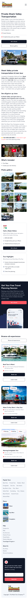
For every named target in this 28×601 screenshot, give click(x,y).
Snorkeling (13, 491)
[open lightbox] (7, 177)
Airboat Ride (6, 496)
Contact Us (6, 528)
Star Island (19, 485)
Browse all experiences (14, 340)
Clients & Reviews (7, 539)
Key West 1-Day (7, 488)
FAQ (4, 530)
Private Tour (13, 483)
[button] (26, 4)
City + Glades (20, 491)
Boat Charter (6, 493)
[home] (7, 5)
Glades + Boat (21, 483)
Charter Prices (6, 535)
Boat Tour (5, 483)
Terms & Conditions (8, 553)
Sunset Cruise (14, 493)
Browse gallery (14, 46)
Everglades (6, 485)
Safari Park (6, 491)
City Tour (12, 485)
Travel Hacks (6, 537)
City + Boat (15, 488)
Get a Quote (14, 41)
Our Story (5, 548)
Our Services (6, 532)
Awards (5, 551)
